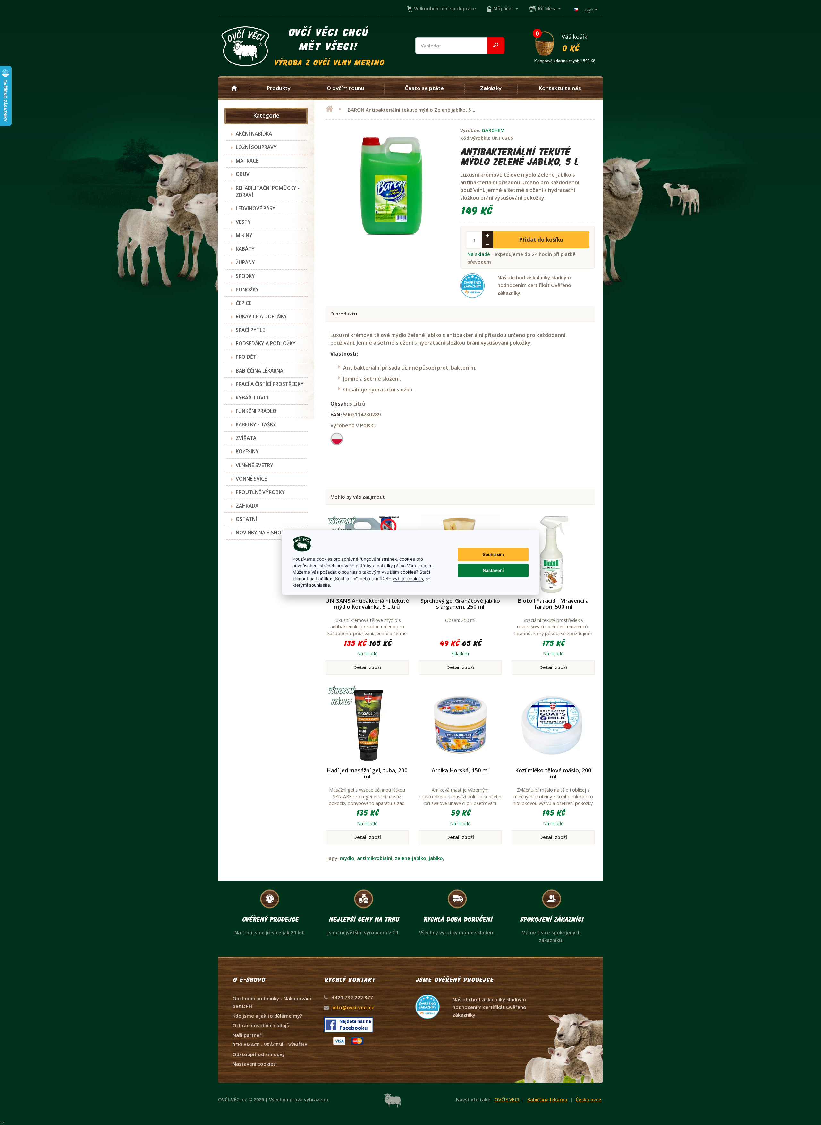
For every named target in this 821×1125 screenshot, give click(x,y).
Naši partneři (248, 1035)
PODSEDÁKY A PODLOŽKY (266, 343)
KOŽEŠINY (247, 451)
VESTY (243, 221)
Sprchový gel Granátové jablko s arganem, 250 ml (460, 603)
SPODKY (245, 276)
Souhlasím (493, 554)
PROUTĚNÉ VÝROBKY (260, 492)
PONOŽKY (247, 289)
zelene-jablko (410, 858)
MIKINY (244, 235)
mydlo (347, 858)
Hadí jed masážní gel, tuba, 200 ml (367, 773)
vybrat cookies (408, 578)
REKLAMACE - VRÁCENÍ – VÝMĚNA (270, 1044)
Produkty (279, 88)
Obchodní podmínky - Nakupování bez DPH (272, 1002)
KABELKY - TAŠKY (256, 424)
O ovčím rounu (345, 88)
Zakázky (491, 88)
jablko (436, 858)
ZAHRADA (247, 505)
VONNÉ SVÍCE (251, 478)
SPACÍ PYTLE (250, 329)
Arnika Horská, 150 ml (460, 770)
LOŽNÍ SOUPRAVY (256, 147)
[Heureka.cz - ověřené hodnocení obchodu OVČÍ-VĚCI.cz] (471, 994)
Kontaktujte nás (559, 88)
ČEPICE (243, 302)
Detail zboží (367, 667)
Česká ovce (588, 1099)
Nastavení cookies (254, 1064)
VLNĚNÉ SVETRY (254, 465)
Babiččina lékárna (547, 1099)
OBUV (243, 174)
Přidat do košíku (541, 239)
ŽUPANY (245, 262)
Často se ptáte (424, 88)
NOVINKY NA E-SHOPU (262, 532)
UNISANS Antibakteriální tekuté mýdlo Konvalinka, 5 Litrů (367, 603)
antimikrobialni (374, 858)
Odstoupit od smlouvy (259, 1054)
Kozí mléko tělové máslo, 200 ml (553, 773)
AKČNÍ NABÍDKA (254, 133)
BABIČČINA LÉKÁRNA (259, 370)
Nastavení (493, 570)
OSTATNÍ (246, 519)
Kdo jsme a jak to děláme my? (267, 1015)
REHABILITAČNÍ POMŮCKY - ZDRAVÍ (268, 191)
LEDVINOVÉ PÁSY (255, 208)
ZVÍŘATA (246, 437)
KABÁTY (245, 248)
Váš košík (564, 43)
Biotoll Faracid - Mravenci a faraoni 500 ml (553, 603)
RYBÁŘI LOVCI (252, 397)
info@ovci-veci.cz (353, 1007)
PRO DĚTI (247, 356)
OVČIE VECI (507, 1099)
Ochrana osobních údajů (261, 1025)
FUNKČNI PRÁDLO (256, 411)
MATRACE (247, 160)
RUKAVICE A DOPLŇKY (261, 316)
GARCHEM (493, 130)
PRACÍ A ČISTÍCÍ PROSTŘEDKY (270, 384)
